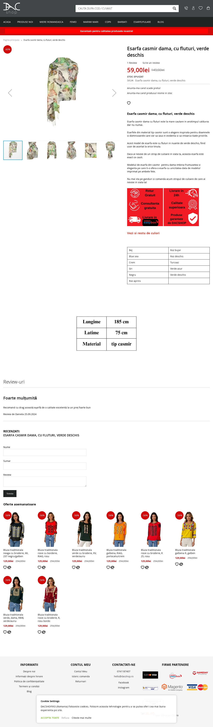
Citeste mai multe (81, 717)
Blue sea (133, 256)
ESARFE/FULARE (142, 21)
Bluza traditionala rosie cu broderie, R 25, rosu (152, 553)
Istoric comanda (81, 676)
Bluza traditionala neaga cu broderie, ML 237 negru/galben (15, 553)
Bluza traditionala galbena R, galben (185, 551)
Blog (29, 691)
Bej (130, 250)
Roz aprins (135, 280)
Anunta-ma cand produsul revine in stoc (149, 93)
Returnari (80, 681)
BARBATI (122, 21)
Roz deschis (176, 256)
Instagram (123, 687)
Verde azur (176, 268)
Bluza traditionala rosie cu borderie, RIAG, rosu (48, 553)
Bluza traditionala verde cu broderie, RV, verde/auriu (84, 553)
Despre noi (29, 671)
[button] (10, 92)
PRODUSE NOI (25, 21)
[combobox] (127, 8)
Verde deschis (178, 274)
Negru (132, 274)
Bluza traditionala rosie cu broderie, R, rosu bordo (49, 618)
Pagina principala (11, 40)
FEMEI (73, 21)
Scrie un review (151, 62)
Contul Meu (80, 671)
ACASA (7, 21)
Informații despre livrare (29, 676)
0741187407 (123, 671)
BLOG (161, 21)
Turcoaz (174, 262)
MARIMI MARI (90, 21)
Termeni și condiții (29, 686)
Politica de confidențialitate (29, 681)
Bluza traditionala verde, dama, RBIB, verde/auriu (13, 618)
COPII (108, 21)
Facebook (123, 682)
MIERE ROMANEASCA (51, 21)
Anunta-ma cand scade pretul (143, 88)
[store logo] (24, 8)
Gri (130, 268)
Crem (132, 262)
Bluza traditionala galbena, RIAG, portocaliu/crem (116, 553)
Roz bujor (175, 250)
